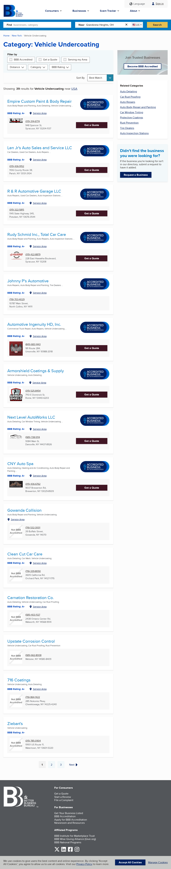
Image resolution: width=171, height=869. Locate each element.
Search (157, 25)
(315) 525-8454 (33, 390)
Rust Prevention (129, 123)
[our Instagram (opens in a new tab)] (77, 851)
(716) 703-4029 (17, 299)
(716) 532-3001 (32, 527)
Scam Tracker (108, 11)
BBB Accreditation (65, 816)
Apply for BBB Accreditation (70, 820)
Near (81, 25)
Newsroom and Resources (69, 823)
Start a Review (62, 797)
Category (36, 67)
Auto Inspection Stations (134, 133)
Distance (15, 67)
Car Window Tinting (131, 112)
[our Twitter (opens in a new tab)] (57, 851)
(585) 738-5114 (32, 437)
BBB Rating (58, 67)
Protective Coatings (131, 117)
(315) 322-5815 (16, 209)
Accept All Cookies (130, 862)
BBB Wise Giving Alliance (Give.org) (75, 839)
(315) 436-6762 (32, 484)
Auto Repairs (127, 102)
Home (6, 35)
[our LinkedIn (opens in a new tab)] (63, 851)
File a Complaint (63, 800)
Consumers (52, 11)
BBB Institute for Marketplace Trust (74, 836)
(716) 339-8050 (33, 571)
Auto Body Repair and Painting (138, 107)
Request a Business (136, 175)
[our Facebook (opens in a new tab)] (70, 851)
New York (17, 35)
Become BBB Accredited (142, 66)
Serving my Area (77, 59)
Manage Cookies (158, 862)
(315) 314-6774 (32, 121)
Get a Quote (50, 59)
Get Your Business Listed (68, 813)
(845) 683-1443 (33, 344)
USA (74, 89)
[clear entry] (127, 25)
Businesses (79, 11)
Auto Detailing (128, 91)
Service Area (40, 113)
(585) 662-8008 (33, 655)
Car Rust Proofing (130, 97)
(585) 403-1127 (32, 614)
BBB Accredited (23, 59)
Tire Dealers (127, 128)
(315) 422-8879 (32, 254)
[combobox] (42, 25)
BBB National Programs (67, 842)
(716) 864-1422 (32, 697)
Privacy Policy (84, 864)
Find (9, 25)
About (133, 11)
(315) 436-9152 (16, 166)
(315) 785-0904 (33, 740)
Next (71, 764)
